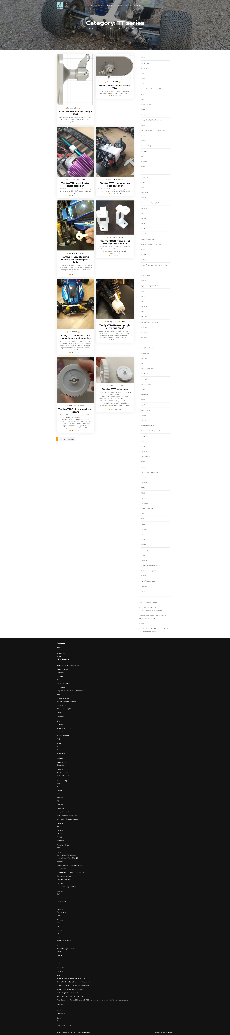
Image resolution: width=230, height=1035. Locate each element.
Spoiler (143, 405)
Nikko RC (144, 332)
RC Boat (144, 358)
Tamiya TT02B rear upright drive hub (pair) (115, 326)
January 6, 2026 (73, 108)
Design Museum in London (148, 603)
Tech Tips (128, 5)
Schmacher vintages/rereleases (68, 819)
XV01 (143, 591)
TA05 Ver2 (144, 451)
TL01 (142, 519)
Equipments (145, 192)
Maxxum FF (145, 306)
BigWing (144, 109)
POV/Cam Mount (147, 348)
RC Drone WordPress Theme (67, 1032)
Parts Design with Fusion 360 (67, 993)
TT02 (141, 29)
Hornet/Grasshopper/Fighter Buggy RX (154, 265)
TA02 (143, 446)
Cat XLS (144, 166)
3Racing (144, 68)
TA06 (143, 462)
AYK (142, 94)
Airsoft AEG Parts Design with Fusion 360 (71, 978)
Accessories (61, 753)
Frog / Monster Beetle (148, 239)
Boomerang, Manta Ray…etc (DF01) (153, 130)
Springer (60, 750)
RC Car (143, 363)
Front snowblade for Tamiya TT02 (75, 113)
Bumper (144, 141)
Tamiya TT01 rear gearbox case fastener (115, 184)
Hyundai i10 (142, 623)
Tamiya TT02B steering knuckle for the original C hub (75, 260)
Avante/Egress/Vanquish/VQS (151, 89)
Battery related (146, 104)
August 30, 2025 (73, 180)
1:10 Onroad (93, 29)
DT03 (143, 187)
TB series (144, 482)
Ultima (143, 555)
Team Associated (147, 508)
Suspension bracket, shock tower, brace (154, 431)
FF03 (143, 223)
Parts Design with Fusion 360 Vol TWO (70, 996)
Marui (143, 301)
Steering (122, 29)
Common (144, 172)
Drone (59, 721)
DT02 (143, 182)
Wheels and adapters (148, 571)
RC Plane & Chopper (148, 384)
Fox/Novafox (145, 229)
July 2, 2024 (73, 332)
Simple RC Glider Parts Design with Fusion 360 (73, 982)
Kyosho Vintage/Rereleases (150, 286)
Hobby (143, 260)
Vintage (144, 560)
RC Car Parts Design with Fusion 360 (70, 989)
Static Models (145, 410)
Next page (71, 439)
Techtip (143, 514)
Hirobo (143, 255)
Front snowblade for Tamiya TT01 (115, 87)
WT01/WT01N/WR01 (148, 581)
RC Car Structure (147, 374)
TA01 (142, 441)
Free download (103, 29)
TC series (144, 498)
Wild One (144, 576)
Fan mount (145, 208)
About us (60, 1011)
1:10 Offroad (145, 58)
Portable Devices (63, 776)
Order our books (62, 1021)
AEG (142, 73)
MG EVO (144, 312)
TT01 (142, 534)
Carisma (144, 161)
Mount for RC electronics (149, 322)
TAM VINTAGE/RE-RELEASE (150, 472)
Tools (143, 524)
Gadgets (60, 769)
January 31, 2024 (112, 322)
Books (120, 5)
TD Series (144, 503)
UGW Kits (112, 5)
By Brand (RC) (100, 5)
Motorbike (144, 317)
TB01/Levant (145, 488)
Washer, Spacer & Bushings (150, 565)
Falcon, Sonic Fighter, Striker (150, 203)
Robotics (60, 758)
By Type (90, 5)
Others (143, 343)
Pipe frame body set (64, 683)
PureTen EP (145, 353)
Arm (142, 84)
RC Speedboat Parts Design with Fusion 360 (73, 985)
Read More (74, 79)
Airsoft (143, 78)
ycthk (83, 108)
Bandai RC (145, 99)
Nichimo (144, 327)
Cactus (143, 156)
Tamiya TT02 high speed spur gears (75, 410)
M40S (143, 296)
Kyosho (143, 280)
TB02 (143, 493)
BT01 (143, 135)
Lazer (143, 291)
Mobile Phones (62, 772)
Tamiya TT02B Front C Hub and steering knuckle (115, 242)
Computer (144, 177)
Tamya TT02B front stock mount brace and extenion (75, 337)
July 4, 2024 (73, 253)
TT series (135, 29)
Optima (144, 337)
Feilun (143, 218)
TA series (144, 436)
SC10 (143, 389)
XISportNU (145, 586)
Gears (143, 249)
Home (136, 5)
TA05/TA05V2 (145, 457)
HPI (142, 270)
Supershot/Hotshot (147, 426)
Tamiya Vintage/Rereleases (66, 812)
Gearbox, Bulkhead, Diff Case (151, 244)
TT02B (143, 545)
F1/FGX (143, 198)
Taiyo (143, 467)
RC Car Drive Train (147, 369)
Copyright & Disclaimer (65, 1025)
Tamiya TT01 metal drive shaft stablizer (75, 184)
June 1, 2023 (73, 406)
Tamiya (128, 29)
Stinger (143, 420)
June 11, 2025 (112, 180)
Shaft (143, 400)
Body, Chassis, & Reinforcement (151, 120)
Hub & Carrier (145, 275)
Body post (144, 115)
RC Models (114, 29)
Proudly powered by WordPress (161, 1032)
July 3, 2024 (112, 238)
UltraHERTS (61, 1014)
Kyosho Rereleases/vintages (67, 815)
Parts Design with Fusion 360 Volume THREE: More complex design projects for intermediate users (92, 1000)
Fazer (143, 213)
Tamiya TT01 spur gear (115, 389)
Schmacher (145, 394)
